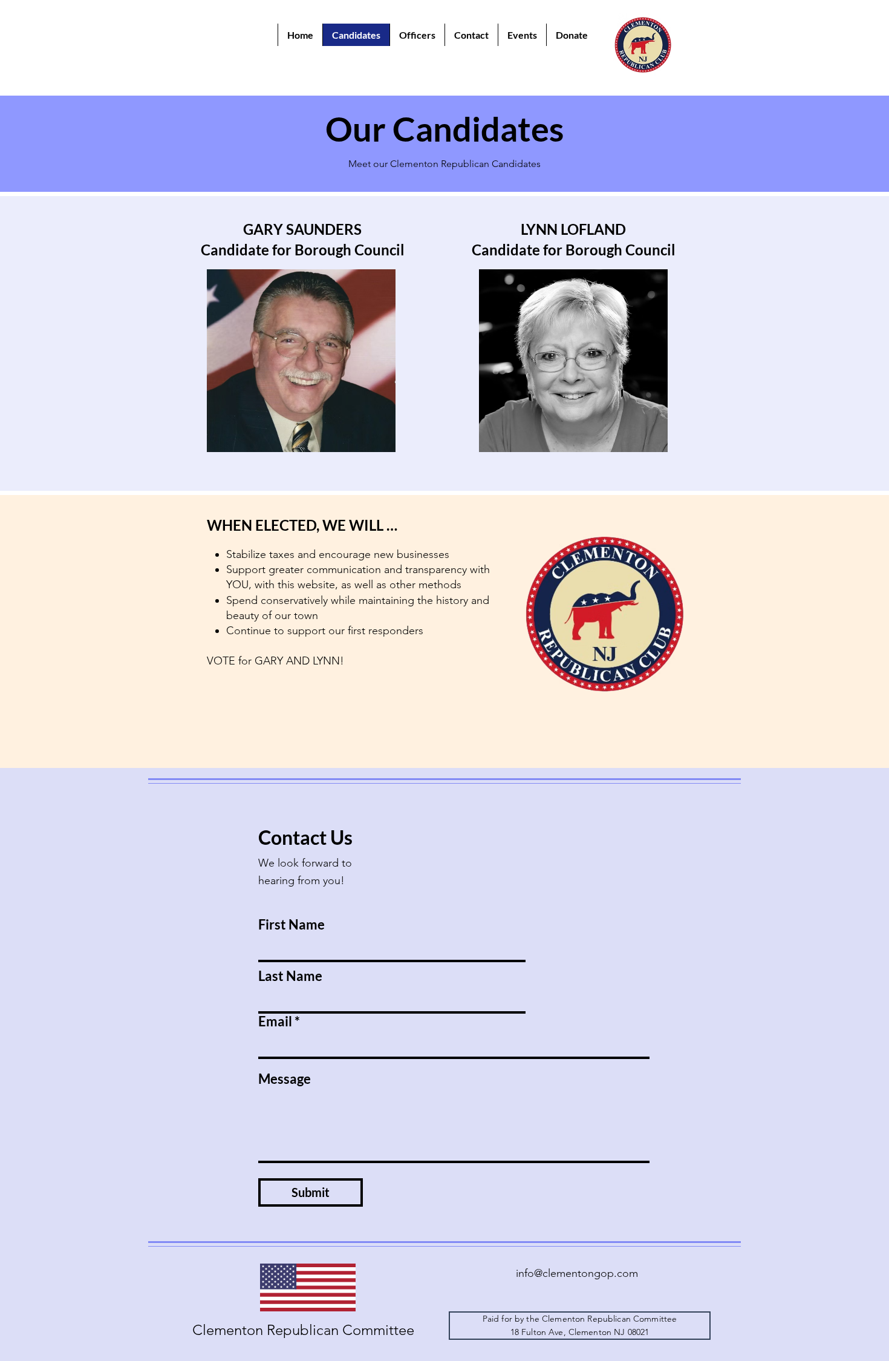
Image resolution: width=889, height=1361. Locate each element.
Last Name (290, 976)
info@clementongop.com (577, 1273)
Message (284, 1079)
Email (275, 1021)
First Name (291, 924)
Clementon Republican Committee (303, 1330)
